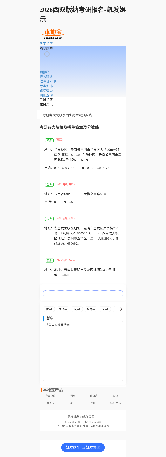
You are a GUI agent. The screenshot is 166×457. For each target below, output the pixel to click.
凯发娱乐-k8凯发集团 (83, 447)
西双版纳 (46, 48)
